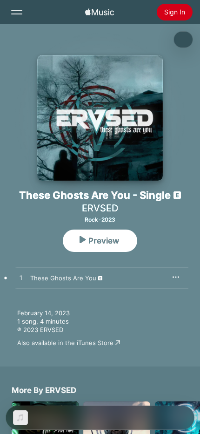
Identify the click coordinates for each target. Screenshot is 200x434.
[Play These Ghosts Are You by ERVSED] (21, 278)
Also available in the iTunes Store (65, 342)
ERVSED (100, 208)
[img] (99, 12)
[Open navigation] (17, 12)
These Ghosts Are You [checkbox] (63, 278)
